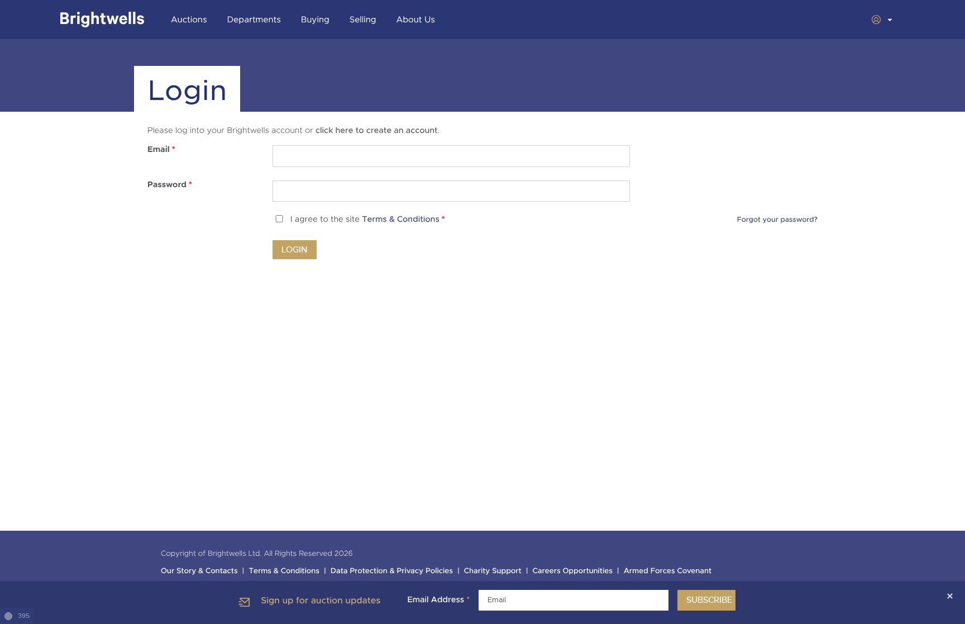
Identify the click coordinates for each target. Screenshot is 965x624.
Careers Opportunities (573, 571)
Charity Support (493, 571)
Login (294, 250)
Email (161, 149)
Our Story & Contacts (199, 571)
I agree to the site (367, 220)
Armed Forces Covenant (668, 571)
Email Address (438, 600)
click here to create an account (377, 131)
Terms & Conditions (400, 220)
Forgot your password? (777, 219)
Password (169, 184)
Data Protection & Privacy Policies (392, 571)
